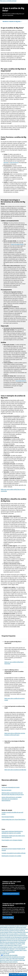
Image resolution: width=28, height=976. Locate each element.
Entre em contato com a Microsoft (9, 958)
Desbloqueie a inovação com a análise (11, 856)
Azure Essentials (4, 929)
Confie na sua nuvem (20, 927)
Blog (1, 942)
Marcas (2, 962)
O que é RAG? (11, 952)
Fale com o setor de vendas (18, 974)
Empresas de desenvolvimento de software (11, 939)
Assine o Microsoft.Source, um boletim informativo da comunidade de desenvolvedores (12, 798)
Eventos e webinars (5, 943)
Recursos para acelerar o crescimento (16, 934)
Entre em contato (8, 917)
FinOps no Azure (13, 932)
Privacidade (21, 958)
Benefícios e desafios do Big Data (12, 21)
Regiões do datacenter (9, 927)
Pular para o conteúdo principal (8, 1)
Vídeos (15, 945)
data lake (6, 162)
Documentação (22, 940)
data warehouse (14, 162)
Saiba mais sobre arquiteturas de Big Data (15, 769)
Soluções (3, 934)
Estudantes (22, 942)
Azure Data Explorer (21, 381)
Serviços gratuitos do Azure (12, 930)
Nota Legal (22, 960)
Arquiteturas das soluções (6, 935)
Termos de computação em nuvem (11, 787)
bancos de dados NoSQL (17, 244)
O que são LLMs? (18, 950)
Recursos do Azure (6, 790)
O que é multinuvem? (18, 947)
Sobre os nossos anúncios (11, 962)
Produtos (21, 929)
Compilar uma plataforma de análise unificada (13, 853)
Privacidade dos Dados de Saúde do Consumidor (12, 957)
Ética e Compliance (14, 960)
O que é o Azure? (4, 925)
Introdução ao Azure (14, 925)
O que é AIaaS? (9, 950)
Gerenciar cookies (4, 960)
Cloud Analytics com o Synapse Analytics (12, 840)
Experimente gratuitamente (11, 893)
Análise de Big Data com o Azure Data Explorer (14, 819)
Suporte (16, 935)
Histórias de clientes (14, 929)
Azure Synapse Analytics (8, 817)
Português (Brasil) (4, 953)
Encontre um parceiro (12, 940)
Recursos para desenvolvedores (11, 942)
